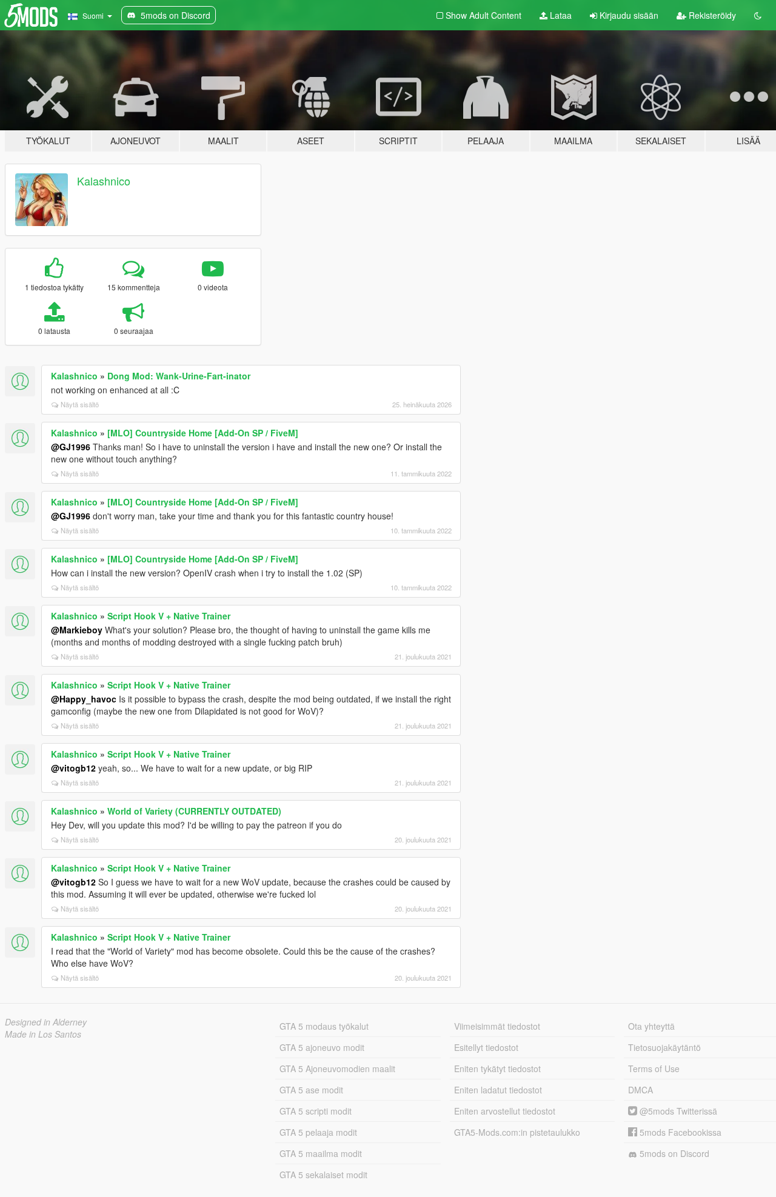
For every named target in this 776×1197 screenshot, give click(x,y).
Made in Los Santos (43, 1034)
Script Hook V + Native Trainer (168, 616)
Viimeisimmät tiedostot (497, 1026)
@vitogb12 (73, 768)
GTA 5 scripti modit (315, 1111)
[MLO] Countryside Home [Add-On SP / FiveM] (202, 433)
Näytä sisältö (80, 404)
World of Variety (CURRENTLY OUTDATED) (194, 811)
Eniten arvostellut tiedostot (504, 1111)
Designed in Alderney (46, 1022)
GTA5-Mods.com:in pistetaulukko (517, 1132)
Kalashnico (103, 180)
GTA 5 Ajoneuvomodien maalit (337, 1068)
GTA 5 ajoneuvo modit (321, 1047)
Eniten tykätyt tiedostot (497, 1068)
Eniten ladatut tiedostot (498, 1090)
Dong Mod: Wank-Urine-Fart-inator (178, 376)
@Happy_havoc (83, 699)
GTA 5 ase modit (311, 1090)
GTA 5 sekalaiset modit (323, 1175)
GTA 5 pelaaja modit (318, 1132)
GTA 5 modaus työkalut (324, 1026)
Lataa (559, 15)
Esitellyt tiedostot (486, 1047)
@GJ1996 (70, 447)
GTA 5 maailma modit (320, 1153)
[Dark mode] (758, 15)
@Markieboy (76, 630)
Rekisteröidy (711, 15)
